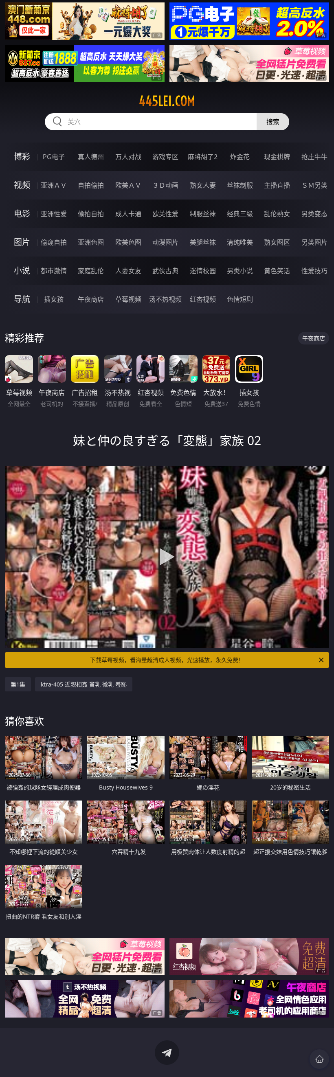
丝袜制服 (240, 185)
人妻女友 (128, 270)
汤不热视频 (165, 299)
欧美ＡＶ (128, 185)
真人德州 (91, 156)
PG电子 (54, 156)
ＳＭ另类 (314, 185)
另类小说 (240, 270)
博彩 (22, 156)
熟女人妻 (203, 185)
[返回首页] (319, 1059)
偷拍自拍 (91, 213)
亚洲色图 (91, 242)
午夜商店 (91, 299)
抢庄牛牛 (314, 156)
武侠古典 (165, 270)
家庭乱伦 (91, 270)
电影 (22, 213)
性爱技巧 (314, 270)
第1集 (18, 684)
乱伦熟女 (277, 213)
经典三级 (240, 213)
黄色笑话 (277, 270)
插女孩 (54, 299)
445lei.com (167, 101)
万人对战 (128, 156)
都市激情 (54, 270)
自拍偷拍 (91, 185)
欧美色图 (128, 242)
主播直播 (277, 185)
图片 (22, 242)
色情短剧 (240, 299)
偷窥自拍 (54, 242)
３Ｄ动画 (165, 185)
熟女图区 (277, 242)
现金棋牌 (277, 156)
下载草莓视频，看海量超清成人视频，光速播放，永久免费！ (167, 660)
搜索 (272, 121)
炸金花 (240, 156)
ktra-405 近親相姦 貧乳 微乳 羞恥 (84, 684)
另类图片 (314, 242)
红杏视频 (203, 299)
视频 (22, 185)
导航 (22, 299)
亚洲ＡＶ (54, 185)
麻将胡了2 (203, 156)
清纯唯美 (240, 242)
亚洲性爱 (54, 213)
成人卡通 (128, 213)
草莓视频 (128, 299)
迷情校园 (203, 270)
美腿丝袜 (203, 242)
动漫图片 (165, 242)
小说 (22, 270)
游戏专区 (165, 156)
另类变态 (314, 213)
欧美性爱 (165, 213)
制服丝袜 (203, 213)
